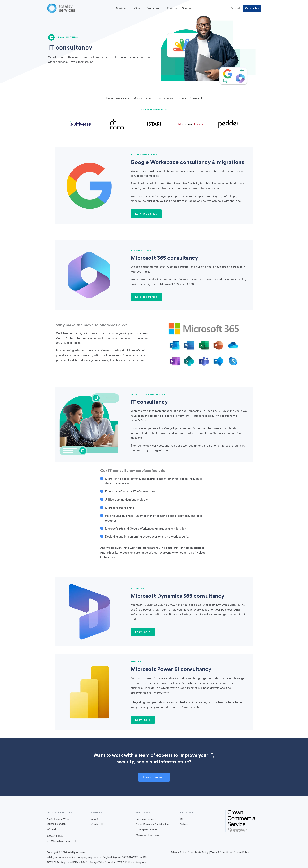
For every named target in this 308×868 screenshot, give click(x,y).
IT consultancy (164, 98)
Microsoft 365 (142, 98)
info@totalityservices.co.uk (62, 841)
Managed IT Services (147, 835)
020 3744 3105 (55, 836)
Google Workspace (117, 98)
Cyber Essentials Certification (152, 824)
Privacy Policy (178, 852)
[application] (127, 8)
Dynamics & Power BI (190, 98)
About (94, 819)
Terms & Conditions (221, 852)
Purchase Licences (146, 819)
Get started (252, 8)
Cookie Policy (241, 852)
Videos (184, 824)
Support (235, 8)
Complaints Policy (198, 852)
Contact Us (97, 824)
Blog (182, 819)
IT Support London (146, 830)
